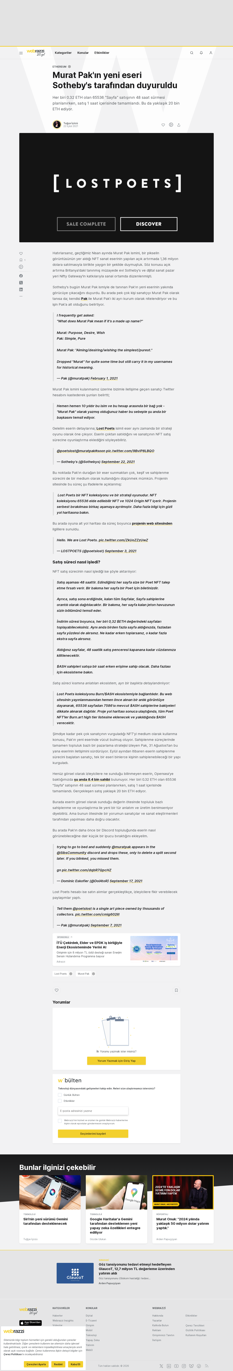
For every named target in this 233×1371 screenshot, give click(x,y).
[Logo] (36, 52)
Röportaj (162, 1214)
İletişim (156, 1340)
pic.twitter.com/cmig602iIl (97, 914)
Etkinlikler (101, 52)
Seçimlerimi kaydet (93, 1133)
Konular (83, 52)
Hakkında (157, 1315)
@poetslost (66, 451)
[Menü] (21, 53)
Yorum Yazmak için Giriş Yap (116, 1060)
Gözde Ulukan (98, 1239)
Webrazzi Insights (63, 1320)
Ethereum (59, 66)
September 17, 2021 (126, 881)
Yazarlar (157, 1320)
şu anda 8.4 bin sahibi (92, 779)
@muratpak (85, 451)
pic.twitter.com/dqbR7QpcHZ (86, 870)
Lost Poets (106, 428)
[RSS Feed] (206, 1366)
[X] (161, 1366)
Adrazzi (61, 961)
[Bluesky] (191, 1366)
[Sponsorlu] (154, 949)
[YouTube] (176, 1366)
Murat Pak (83, 973)
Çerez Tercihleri (195, 1325)
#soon (100, 451)
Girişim (90, 1325)
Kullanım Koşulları (196, 1335)
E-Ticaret (91, 1320)
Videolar (57, 1325)
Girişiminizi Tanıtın (163, 1335)
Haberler (58, 1315)
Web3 (89, 1350)
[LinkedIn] (168, 1366)
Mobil (89, 1330)
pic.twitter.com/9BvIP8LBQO (130, 451)
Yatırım (90, 1345)
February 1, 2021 (104, 378)
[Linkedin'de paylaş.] (21, 289)
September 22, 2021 (118, 462)
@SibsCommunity (71, 853)
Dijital (89, 1315)
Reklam (156, 1330)
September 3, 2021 (120, 551)
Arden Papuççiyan (166, 1239)
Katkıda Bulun (160, 1325)
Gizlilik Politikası (195, 1330)
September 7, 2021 (106, 925)
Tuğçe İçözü (30, 1239)
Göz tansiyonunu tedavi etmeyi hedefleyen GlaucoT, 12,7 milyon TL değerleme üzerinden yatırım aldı (137, 1268)
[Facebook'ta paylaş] (21, 276)
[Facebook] (198, 1366)
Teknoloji (29, 1214)
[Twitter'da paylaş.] (21, 282)
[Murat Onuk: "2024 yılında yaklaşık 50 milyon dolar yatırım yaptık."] (183, 1192)
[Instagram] (183, 1366)
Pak (84, 299)
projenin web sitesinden (152, 523)
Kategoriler (63, 52)
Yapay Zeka (92, 1340)
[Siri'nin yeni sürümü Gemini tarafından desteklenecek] (50, 1192)
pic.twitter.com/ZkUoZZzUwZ (123, 540)
